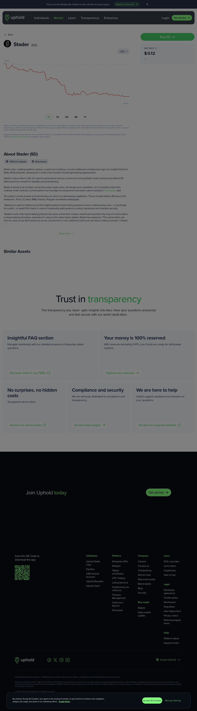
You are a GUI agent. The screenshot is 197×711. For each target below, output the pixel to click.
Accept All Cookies (152, 700)
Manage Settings (173, 700)
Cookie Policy (64, 701)
